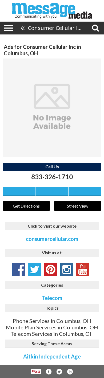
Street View (77, 205)
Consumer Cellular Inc (55, 28)
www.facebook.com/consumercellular (18, 269)
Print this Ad (51, 191)
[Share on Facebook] (48, 371)
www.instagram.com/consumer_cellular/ (66, 269)
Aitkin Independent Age (52, 356)
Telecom (52, 298)
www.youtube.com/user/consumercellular (82, 269)
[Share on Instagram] (69, 371)
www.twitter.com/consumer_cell (34, 269)
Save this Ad (19, 191)
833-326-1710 (52, 177)
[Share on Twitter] (59, 371)
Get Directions (26, 205)
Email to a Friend (84, 191)
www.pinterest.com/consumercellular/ (50, 269)
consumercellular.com (52, 239)
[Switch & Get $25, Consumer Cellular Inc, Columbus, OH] (52, 108)
